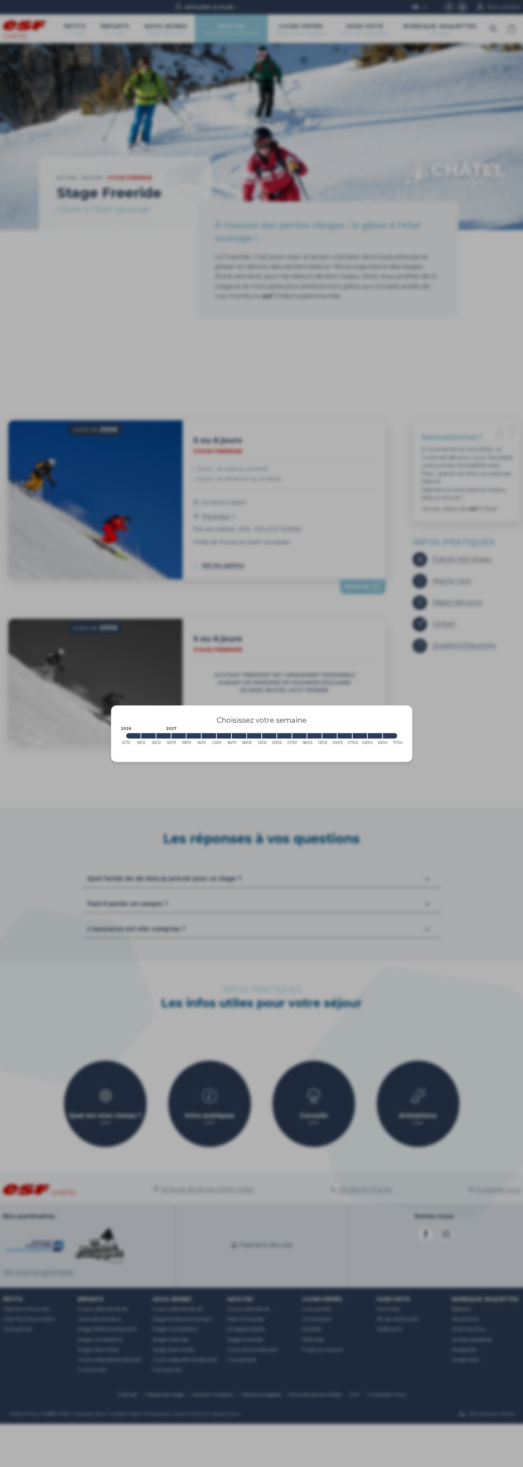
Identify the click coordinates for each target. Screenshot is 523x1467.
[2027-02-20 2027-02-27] (284, 736)
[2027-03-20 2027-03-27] (345, 736)
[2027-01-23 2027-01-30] (224, 736)
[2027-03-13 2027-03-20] (329, 736)
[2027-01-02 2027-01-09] (178, 736)
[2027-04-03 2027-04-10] (375, 736)
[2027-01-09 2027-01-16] (194, 736)
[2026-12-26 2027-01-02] (163, 736)
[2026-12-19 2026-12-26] (148, 736)
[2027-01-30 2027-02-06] (239, 736)
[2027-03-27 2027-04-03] (360, 736)
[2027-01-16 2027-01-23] (209, 736)
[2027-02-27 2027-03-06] (299, 736)
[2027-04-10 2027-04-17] (390, 736)
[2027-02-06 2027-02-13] (254, 736)
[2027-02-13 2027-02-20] (269, 736)
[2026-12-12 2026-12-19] (133, 736)
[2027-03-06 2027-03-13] (314, 736)
